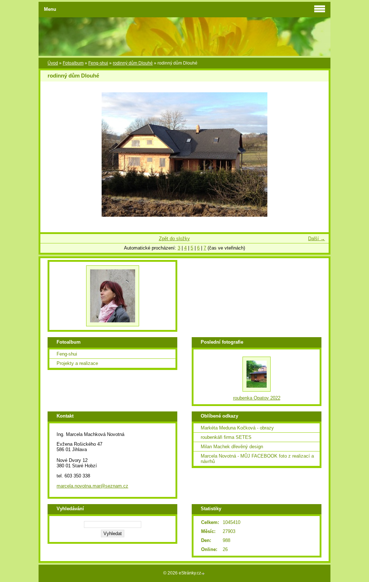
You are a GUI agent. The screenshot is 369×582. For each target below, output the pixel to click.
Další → (316, 238)
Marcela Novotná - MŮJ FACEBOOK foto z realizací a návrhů (257, 458)
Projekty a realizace (77, 363)
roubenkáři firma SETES (226, 437)
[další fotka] (317, 154)
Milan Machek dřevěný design (232, 446)
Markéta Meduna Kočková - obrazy (237, 428)
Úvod (53, 63)
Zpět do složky (174, 238)
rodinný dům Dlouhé (133, 63)
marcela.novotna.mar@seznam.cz (92, 486)
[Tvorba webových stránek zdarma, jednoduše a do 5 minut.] (203, 573)
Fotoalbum (73, 63)
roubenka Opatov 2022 (256, 398)
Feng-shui (98, 63)
